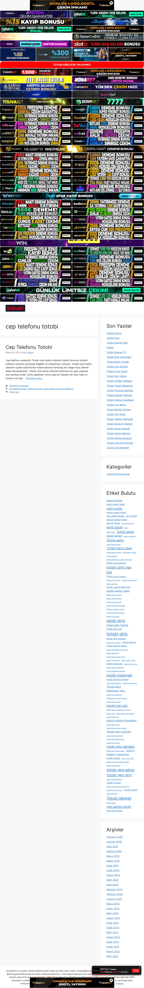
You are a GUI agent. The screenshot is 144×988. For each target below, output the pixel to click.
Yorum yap (14, 392)
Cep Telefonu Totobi (29, 347)
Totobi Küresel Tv (116, 352)
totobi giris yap (114, 629)
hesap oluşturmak (128, 523)
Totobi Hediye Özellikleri (120, 400)
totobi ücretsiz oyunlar (114, 790)
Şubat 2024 (113, 918)
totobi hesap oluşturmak (115, 667)
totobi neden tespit (113, 725)
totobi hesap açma (130, 664)
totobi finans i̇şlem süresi (115, 613)
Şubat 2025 (113, 860)
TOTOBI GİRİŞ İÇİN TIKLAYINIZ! (72, 64)
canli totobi (114, 508)
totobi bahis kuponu (113, 544)
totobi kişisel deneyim (114, 695)
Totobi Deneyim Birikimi (119, 424)
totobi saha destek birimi (115, 739)
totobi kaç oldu (35, 389)
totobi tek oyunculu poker (115, 751)
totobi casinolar (112, 584)
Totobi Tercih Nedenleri (119, 385)
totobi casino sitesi (118, 591)
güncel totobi (113, 523)
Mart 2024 (112, 913)
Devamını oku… (34, 378)
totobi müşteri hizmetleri (121, 720)
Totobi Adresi (114, 333)
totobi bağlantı (111, 556)
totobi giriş (116, 633)
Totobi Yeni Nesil (115, 414)
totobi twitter (113, 758)
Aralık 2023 (112, 927)
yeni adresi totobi (118, 806)
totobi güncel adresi (116, 645)
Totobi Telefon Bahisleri (119, 419)
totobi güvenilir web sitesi (115, 657)
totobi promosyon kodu (114, 736)
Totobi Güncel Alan (117, 342)
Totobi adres (125, 532)
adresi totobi (114, 500)
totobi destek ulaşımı (114, 598)
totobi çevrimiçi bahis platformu (117, 786)
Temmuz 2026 (114, 837)
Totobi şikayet (118, 798)
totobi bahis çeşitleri (113, 552)
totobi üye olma (111, 794)
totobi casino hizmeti (129, 580)
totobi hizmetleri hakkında (115, 671)
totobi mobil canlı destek (125, 714)
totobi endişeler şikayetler (115, 606)
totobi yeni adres (120, 770)
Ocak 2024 (112, 922)
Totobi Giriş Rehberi (117, 447)
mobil (126, 528)
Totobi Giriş (113, 338)
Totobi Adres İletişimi (118, 433)
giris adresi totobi (115, 516)
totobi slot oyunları (113, 743)
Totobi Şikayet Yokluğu (119, 395)
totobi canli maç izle (119, 569)
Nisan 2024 (113, 908)
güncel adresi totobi (116, 519)
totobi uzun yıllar (128, 758)
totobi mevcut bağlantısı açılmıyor (118, 710)
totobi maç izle (116, 705)
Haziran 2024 (114, 899)
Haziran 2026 (114, 841)
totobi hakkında (114, 663)
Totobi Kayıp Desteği (118, 428)
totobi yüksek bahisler (114, 779)
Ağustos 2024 (114, 889)
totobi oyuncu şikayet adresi (116, 728)
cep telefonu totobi (18, 389)
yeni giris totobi (114, 810)
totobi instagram (119, 675)
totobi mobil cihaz (112, 717)
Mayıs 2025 (113, 856)
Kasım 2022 (113, 951)
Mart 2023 (112, 932)
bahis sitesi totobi (115, 504)
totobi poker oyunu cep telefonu (58, 389)
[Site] (36, 109)
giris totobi (131, 516)
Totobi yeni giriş (119, 775)
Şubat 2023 (113, 937)
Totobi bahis (115, 540)
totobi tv (130, 750)
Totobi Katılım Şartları (118, 409)
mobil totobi (110, 532)
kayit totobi (114, 527)
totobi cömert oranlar (113, 595)
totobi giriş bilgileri (116, 638)
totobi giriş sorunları (113, 643)
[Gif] (72, 148)
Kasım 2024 (113, 875)
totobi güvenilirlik (112, 653)
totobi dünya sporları (113, 602)
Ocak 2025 (112, 865)
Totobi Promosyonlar (19, 385)
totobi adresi (114, 536)
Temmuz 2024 (114, 894)
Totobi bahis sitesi (119, 548)
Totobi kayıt (113, 686)
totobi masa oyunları (113, 702)
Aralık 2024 (112, 870)
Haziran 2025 (114, 851)
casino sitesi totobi (116, 512)
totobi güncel (129, 642)
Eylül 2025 (112, 846)
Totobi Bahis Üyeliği (117, 361)
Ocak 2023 (112, 942)
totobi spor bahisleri (120, 746)
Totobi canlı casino (116, 576)
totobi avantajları (130, 536)
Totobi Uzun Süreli (116, 371)
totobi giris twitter (117, 625)
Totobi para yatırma (118, 731)
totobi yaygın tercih (113, 766)
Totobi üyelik (130, 790)
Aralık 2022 (112, 946)
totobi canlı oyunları (113, 580)
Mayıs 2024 (113, 903)
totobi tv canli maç (117, 754)
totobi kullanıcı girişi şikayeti (116, 698)
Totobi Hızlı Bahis (116, 404)
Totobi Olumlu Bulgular (119, 438)
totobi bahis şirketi (129, 552)
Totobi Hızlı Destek (117, 366)
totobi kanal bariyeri (130, 683)
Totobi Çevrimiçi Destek (119, 443)
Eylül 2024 (112, 884)
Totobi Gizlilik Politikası (119, 381)
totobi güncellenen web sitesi (117, 650)
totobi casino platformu (118, 587)
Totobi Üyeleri (113, 782)
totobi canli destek (116, 563)
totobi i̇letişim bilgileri (117, 679)
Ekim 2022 (112, 956)
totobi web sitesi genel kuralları (117, 762)
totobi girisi (115, 620)
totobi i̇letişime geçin (114, 683)
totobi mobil (110, 714)
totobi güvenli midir (128, 660)
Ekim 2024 (112, 880)
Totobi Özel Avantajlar (118, 357)
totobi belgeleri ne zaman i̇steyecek (119, 560)
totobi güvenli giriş (113, 660)
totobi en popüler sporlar (115, 609)
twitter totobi (111, 803)
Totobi (110, 347)
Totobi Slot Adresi (116, 376)
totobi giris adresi (112, 616)
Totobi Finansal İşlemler (119, 390)
